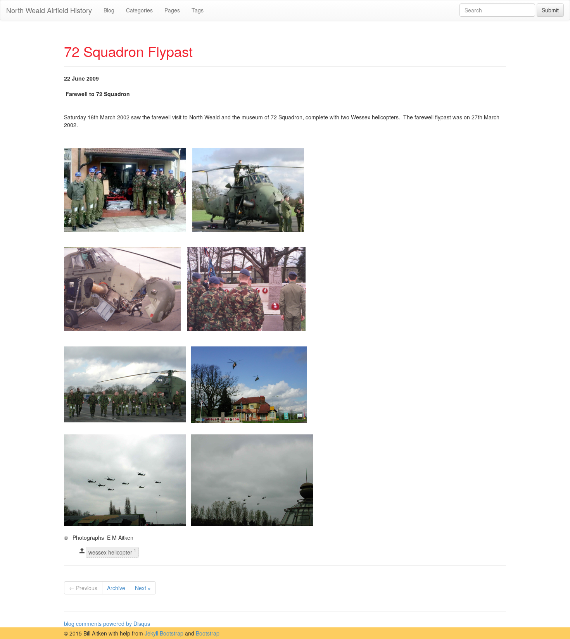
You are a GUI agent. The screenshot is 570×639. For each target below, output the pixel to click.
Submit (550, 10)
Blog (109, 10)
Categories (139, 10)
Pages (172, 10)
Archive (116, 588)
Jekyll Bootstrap (164, 633)
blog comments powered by (107, 623)
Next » (143, 588)
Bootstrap (207, 633)
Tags (198, 10)
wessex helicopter (112, 552)
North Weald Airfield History (49, 10)
